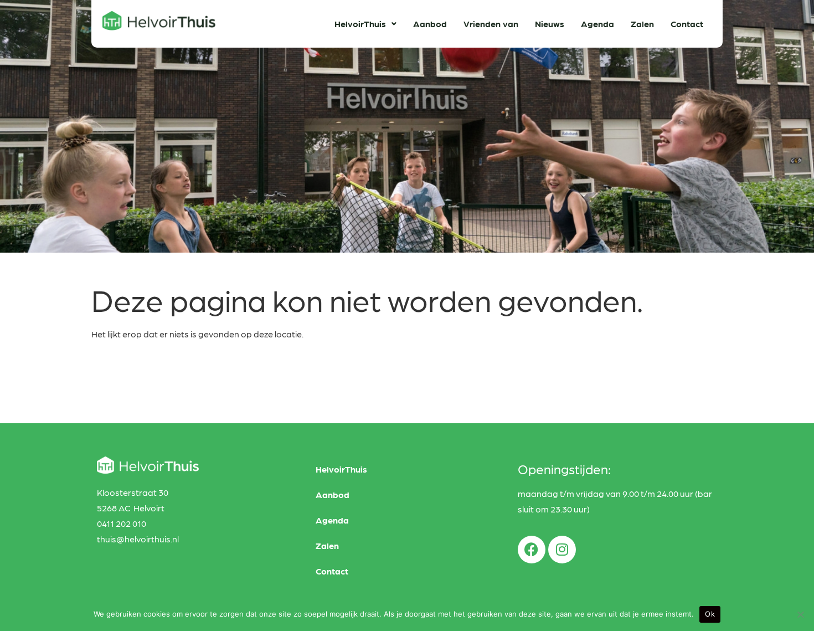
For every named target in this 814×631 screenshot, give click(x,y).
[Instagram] (562, 549)
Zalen (642, 23)
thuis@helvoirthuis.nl (138, 538)
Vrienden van (490, 23)
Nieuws (549, 23)
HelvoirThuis (360, 23)
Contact (687, 23)
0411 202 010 (121, 523)
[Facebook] (531, 549)
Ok (710, 613)
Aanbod (430, 23)
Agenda (597, 23)
